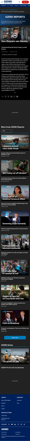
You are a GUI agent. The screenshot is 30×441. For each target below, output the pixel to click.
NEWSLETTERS (6, 412)
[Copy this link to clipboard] (14, 96)
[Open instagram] (21, 424)
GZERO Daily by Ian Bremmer (5, 419)
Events (2, 406)
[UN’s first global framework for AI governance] (15, 218)
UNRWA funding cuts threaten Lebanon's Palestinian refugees (13, 278)
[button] (25, 2)
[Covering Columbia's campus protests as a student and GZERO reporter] (15, 292)
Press (18, 403)
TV (8, 5)
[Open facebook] (18, 424)
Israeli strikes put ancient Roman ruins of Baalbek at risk (13, 153)
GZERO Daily (4, 415)
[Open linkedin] (15, 424)
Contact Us (19, 400)
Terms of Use (4, 434)
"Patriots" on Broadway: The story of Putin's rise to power (15, 328)
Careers (3, 408)
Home (2, 10)
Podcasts (16, 5)
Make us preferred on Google (10, 54)
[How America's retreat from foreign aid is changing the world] (15, 356)
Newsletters (3, 5)
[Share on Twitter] (8, 96)
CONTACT (20, 397)
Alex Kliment (5, 51)
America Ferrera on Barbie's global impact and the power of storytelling (14, 204)
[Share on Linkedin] (11, 96)
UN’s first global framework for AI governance (14, 228)
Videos (11, 5)
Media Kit (3, 403)
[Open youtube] (12, 424)
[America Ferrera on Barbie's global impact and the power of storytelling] (15, 193)
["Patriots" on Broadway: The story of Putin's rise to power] (15, 318)
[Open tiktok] (24, 424)
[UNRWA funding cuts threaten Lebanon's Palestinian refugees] (15, 267)
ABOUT (3, 397)
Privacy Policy (4, 432)
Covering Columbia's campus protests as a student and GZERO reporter (13, 303)
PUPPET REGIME (23, 5)
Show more (15, 337)
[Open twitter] (9, 424)
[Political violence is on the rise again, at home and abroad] (15, 242)
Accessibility (17, 432)
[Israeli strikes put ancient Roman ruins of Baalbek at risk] (15, 142)
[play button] (15, 35)
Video (7, 10)
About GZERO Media (5, 400)
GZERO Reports (13, 10)
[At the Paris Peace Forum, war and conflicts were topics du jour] (15, 167)
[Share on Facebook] (5, 96)
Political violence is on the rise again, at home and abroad (14, 253)
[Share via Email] (17, 96)
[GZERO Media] (11, 2)
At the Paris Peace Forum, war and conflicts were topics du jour (13, 178)
